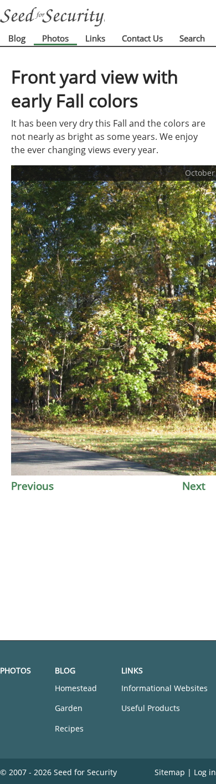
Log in (205, 772)
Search (192, 38)
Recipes (69, 728)
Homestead (76, 688)
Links (95, 38)
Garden (69, 708)
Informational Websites (164, 688)
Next (193, 485)
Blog (16, 38)
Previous (32, 485)
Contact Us (142, 38)
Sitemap (170, 772)
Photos (55, 38)
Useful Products (150, 708)
